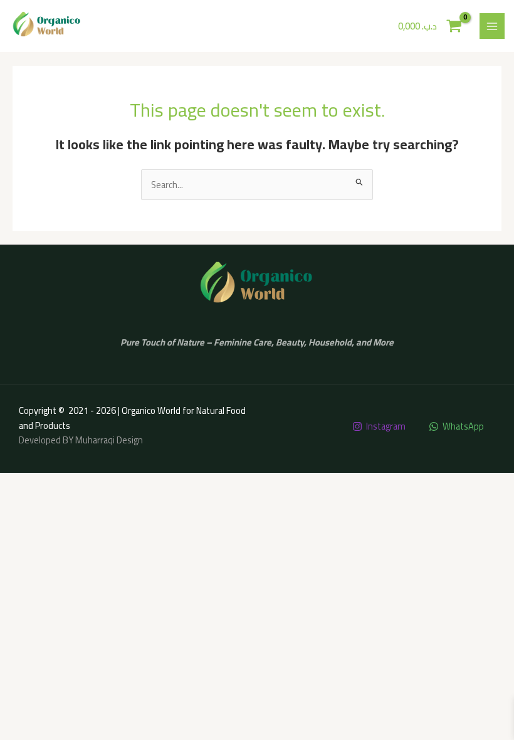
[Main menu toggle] (492, 25)
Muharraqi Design (109, 439)
